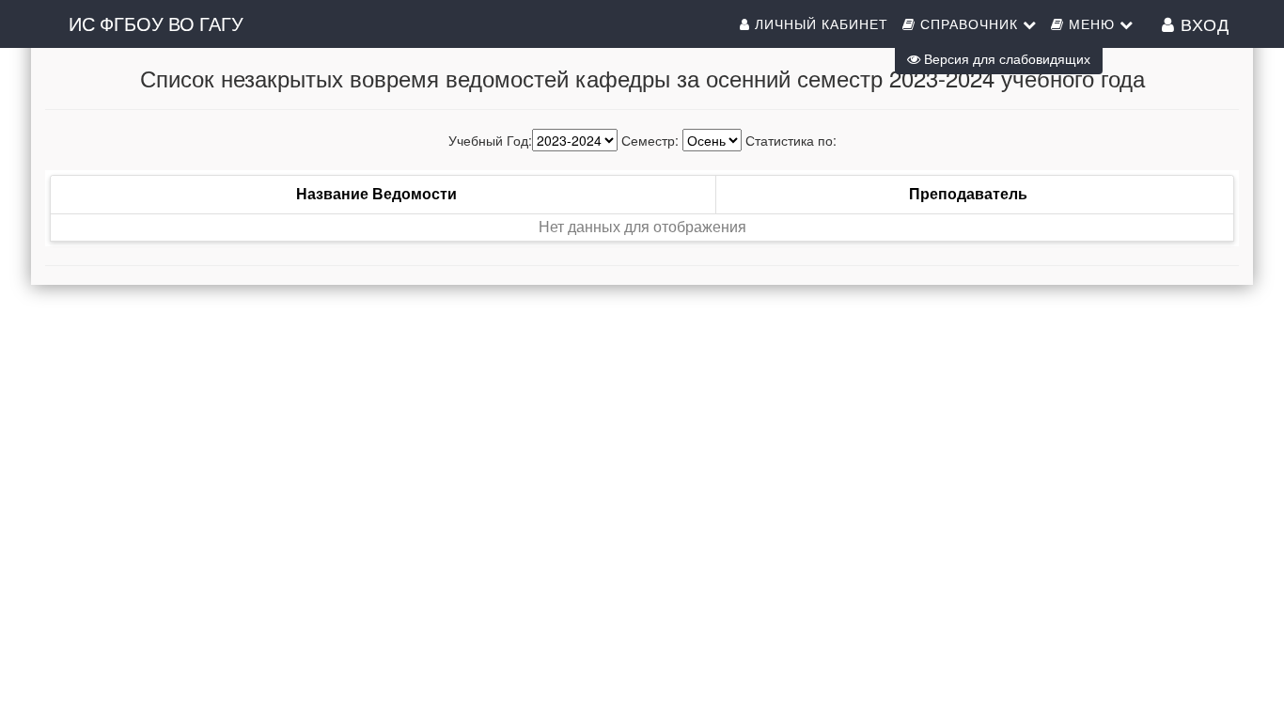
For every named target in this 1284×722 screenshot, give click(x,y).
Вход (1202, 23)
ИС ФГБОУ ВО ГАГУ (156, 23)
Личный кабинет (819, 23)
